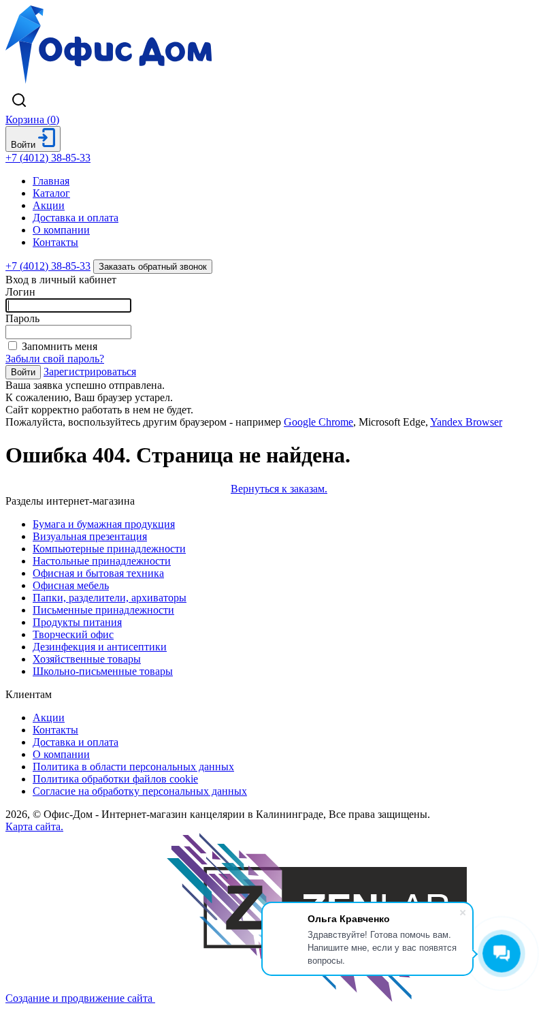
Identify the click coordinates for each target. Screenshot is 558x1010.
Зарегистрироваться (90, 371)
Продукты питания (77, 622)
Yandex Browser (466, 422)
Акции (49, 205)
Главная (51, 181)
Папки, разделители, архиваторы (109, 597)
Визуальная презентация (90, 536)
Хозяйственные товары (87, 659)
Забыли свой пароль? (54, 358)
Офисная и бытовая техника (98, 573)
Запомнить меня (59, 346)
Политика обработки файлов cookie (115, 779)
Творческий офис (73, 634)
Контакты (55, 242)
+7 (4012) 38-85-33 (48, 157)
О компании (61, 230)
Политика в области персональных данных (133, 766)
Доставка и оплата (75, 217)
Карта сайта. (34, 826)
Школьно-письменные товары (103, 671)
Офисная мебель (71, 585)
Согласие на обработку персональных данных (140, 791)
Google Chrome (318, 422)
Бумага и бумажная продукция (104, 524)
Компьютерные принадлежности (109, 548)
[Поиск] (19, 100)
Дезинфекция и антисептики (100, 646)
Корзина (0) (32, 119)
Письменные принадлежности (103, 610)
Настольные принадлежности (102, 561)
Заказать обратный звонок (153, 267)
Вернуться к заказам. (279, 488)
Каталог (51, 193)
